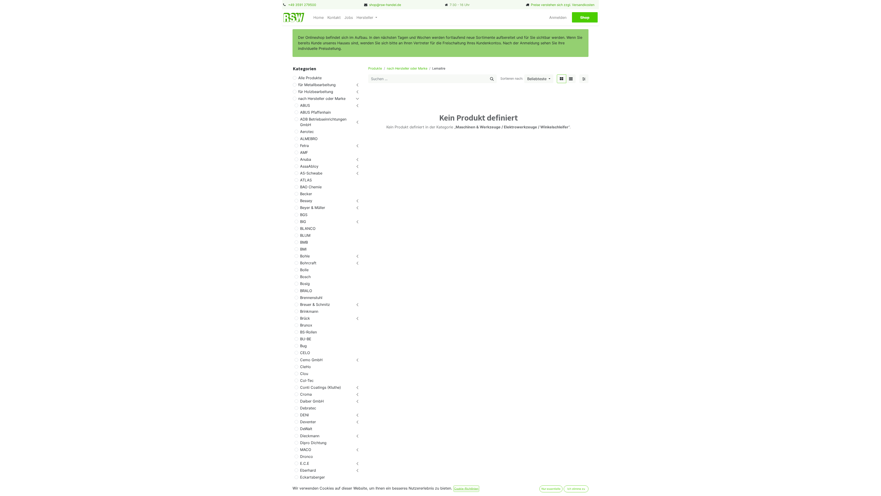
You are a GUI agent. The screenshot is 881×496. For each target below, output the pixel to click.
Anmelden (557, 17)
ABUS (305, 105)
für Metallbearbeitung (317, 84)
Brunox (306, 325)
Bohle (305, 256)
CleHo (305, 366)
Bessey (306, 200)
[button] (538, 78)
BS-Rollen (308, 332)
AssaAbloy (309, 166)
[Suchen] (492, 78)
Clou (304, 373)
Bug (303, 346)
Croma (306, 394)
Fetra (304, 145)
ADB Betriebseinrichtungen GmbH (323, 122)
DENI (304, 415)
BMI (303, 249)
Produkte (375, 68)
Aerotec (307, 131)
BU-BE (305, 339)
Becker (306, 194)
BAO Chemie (311, 187)
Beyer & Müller (312, 207)
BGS (303, 214)
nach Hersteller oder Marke (322, 98)
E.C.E (304, 463)
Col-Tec (307, 380)
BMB (304, 242)
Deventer (308, 422)
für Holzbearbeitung (315, 91)
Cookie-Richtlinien (466, 488)
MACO (305, 449)
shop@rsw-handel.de (385, 5)
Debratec (308, 408)
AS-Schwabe (311, 173)
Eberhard (308, 470)
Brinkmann (309, 311)
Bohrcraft (308, 263)
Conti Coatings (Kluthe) (320, 387)
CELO (305, 352)
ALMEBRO (309, 138)
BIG (303, 221)
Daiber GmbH (312, 401)
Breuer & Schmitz (315, 304)
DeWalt (306, 428)
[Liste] (571, 78)
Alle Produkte (310, 78)
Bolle (304, 270)
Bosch (305, 276)
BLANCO (307, 228)
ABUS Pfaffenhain (315, 112)
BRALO (306, 290)
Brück (305, 318)
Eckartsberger (312, 477)
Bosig (305, 283)
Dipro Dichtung (313, 442)
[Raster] (561, 78)
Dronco (306, 456)
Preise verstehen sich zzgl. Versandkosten (562, 5)
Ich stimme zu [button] (576, 488)
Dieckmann (309, 436)
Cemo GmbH (311, 360)
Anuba (305, 159)
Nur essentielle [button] (550, 488)
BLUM (305, 235)
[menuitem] (319, 17)
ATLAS (306, 180)
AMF (304, 152)
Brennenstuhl (311, 297)
